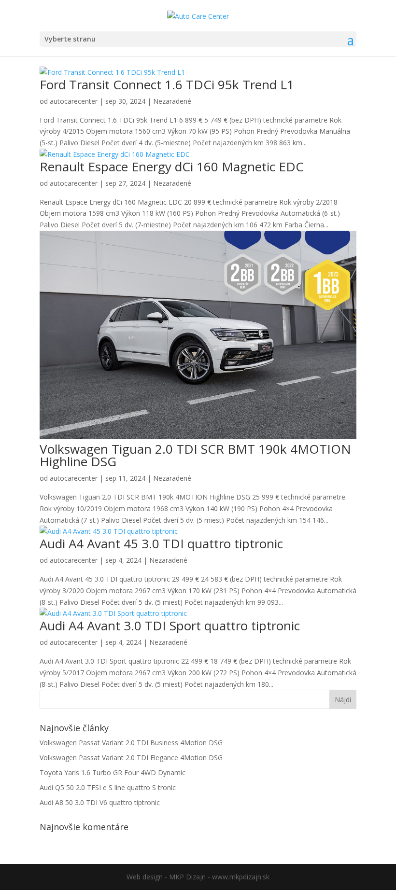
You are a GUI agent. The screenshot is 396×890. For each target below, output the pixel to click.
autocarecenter (74, 101)
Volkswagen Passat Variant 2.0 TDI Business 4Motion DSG (131, 742)
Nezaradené (172, 101)
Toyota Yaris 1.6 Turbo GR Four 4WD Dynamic (112, 772)
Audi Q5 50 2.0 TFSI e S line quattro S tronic (108, 787)
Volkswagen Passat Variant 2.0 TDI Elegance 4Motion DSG (131, 757)
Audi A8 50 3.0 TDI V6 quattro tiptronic (100, 802)
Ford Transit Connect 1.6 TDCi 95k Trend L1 (167, 84)
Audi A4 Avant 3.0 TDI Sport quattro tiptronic (170, 625)
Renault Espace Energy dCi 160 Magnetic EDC (172, 166)
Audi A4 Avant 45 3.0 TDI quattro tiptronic (161, 543)
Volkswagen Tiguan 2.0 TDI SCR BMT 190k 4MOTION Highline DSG (195, 455)
